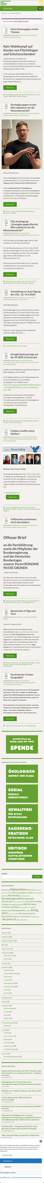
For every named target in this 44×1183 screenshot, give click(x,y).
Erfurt (8, 211)
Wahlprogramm (22, 96)
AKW (29, 890)
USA (14, 919)
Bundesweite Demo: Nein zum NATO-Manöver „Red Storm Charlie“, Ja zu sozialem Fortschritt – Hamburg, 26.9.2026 (22, 1073)
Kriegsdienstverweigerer (28, 663)
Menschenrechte (16, 37)
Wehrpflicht (24, 664)
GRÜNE (27, 904)
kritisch (4, 1002)
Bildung (16, 115)
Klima (33, 907)
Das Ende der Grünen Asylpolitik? (22, 676)
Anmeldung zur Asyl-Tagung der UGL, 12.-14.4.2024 (26, 293)
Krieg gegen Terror (28, 602)
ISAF (21, 907)
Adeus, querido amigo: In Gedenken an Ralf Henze (20, 1135)
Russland (31, 509)
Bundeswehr (28, 898)
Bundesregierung (22, 601)
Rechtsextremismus (21, 283)
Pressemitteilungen (8, 1023)
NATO (5, 913)
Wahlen (19, 919)
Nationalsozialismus (27, 211)
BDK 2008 (36, 893)
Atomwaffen (28, 893)
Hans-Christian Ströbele (19, 905)
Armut (9, 893)
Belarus (8, 507)
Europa (29, 901)
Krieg (11, 422)
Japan (29, 907)
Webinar (6, 511)
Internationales (19, 362)
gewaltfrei (34, 617)
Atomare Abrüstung (10, 973)
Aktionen (17, 113)
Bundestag (14, 507)
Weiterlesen (10, 87)
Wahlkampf (12, 96)
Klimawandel (18, 910)
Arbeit (28, 113)
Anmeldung (9, 346)
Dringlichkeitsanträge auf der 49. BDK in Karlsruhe (24, 356)
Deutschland (16, 901)
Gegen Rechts (7, 37)
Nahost (36, 362)
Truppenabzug (35, 916)
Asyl (23, 281)
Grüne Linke (7, 8)
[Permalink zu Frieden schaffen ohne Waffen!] (22, 455)
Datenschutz (6, 949)
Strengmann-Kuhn (18, 916)
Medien (14, 527)
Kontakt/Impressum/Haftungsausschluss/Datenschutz (27, 1177)
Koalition (20, 509)
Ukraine (35, 439)
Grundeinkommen (15, 904)
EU (38, 421)
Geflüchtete (31, 94)
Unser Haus (26, 645)
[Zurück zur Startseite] (22, 3)
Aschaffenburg (11, 94)
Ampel (8, 726)
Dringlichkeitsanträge (29, 421)
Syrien (27, 916)
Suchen (4, 874)
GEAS (18, 211)
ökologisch (5, 1006)
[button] (41, 1141)
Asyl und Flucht (25, 35)
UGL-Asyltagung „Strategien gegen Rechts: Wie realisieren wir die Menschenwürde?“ (20, 226)
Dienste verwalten (7, 1155)
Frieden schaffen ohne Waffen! (22, 432)
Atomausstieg (18, 892)
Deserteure (31, 507)
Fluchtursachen (16, 602)
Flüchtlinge (7, 509)
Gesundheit (7, 1043)
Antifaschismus (11, 281)
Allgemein (17, 35)
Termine (4, 1054)
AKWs (33, 890)
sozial (9, 13)
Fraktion (5, 439)
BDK (31, 360)
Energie (6, 1012)
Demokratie (33, 35)
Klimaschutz (6, 911)
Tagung (13, 213)
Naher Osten (17, 422)
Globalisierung (34, 525)
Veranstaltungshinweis (9, 364)
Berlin (6, 896)
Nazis (10, 913)
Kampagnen (6, 998)
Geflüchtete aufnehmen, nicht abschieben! (24, 521)
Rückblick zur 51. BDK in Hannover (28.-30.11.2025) (21, 1091)
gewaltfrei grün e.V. (13, 493)
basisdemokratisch (8, 115)
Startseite (4, 13)
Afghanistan (18, 889)
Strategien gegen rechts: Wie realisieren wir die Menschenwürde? (24, 107)
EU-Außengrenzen (30, 726)
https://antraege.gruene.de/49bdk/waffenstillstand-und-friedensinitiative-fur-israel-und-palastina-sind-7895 (22, 387)
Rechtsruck (7, 213)
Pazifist (11, 664)
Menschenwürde (8, 283)
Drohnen (7, 977)
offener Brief (15, 913)
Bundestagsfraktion (24, 896)
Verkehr (6, 1018)
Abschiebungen (11, 601)
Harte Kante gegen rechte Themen (24, 31)
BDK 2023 (9, 421)
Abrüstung (6, 890)
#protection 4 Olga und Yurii (23, 612)
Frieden (13, 211)
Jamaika (24, 907)
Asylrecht (28, 281)
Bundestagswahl (21, 94)
